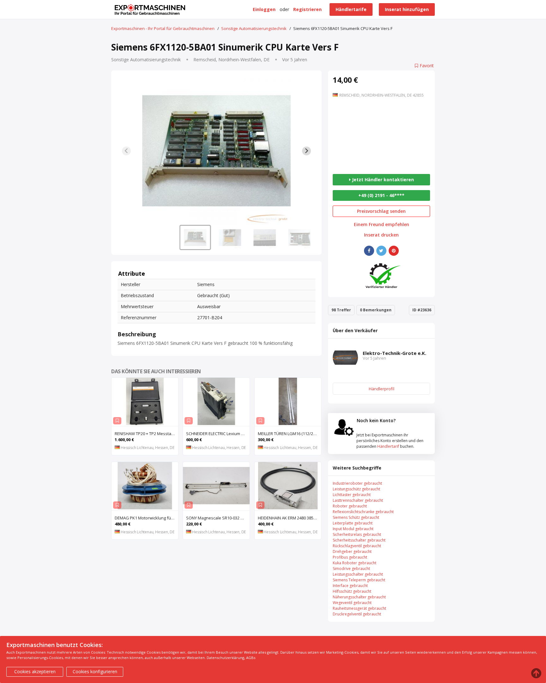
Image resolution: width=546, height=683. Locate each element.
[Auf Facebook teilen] (369, 251)
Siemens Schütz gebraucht (356, 517)
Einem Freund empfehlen (381, 224)
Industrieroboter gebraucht (357, 483)
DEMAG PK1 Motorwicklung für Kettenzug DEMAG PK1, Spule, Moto (146, 517)
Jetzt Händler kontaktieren (382, 180)
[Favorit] (117, 420)
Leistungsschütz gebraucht (356, 489)
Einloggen (264, 9)
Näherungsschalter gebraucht (359, 597)
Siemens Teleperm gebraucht (359, 580)
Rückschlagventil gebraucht (357, 545)
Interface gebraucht (350, 585)
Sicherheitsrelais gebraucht (357, 534)
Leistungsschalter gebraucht (358, 574)
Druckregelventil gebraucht (357, 614)
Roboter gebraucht (350, 506)
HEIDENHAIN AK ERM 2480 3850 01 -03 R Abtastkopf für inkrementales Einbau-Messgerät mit (289, 517)
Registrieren (307, 9)
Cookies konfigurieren (95, 671)
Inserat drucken (381, 235)
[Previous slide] (126, 151)
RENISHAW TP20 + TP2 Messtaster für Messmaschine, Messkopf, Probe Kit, (146, 433)
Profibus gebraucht (350, 557)
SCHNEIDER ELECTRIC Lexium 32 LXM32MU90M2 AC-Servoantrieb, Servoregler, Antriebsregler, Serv (218, 433)
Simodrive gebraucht (351, 568)
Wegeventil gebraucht (352, 602)
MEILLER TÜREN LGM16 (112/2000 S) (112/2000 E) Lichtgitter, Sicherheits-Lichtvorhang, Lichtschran (289, 433)
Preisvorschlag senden (381, 211)
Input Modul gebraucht (353, 528)
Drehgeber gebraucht (352, 551)
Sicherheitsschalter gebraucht (359, 540)
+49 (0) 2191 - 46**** (381, 195)
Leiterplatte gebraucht (353, 523)
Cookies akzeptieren (35, 671)
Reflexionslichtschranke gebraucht (363, 511)
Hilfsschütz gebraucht (352, 591)
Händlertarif (388, 446)
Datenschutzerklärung (225, 657)
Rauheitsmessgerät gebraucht (359, 608)
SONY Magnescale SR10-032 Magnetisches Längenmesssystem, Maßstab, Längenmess (218, 517)
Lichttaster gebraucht (352, 494)
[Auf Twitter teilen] (381, 251)
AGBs (250, 657)
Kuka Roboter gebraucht (354, 563)
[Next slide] (306, 151)
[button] (195, 237)
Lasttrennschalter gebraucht (358, 500)
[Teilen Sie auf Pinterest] (394, 251)
